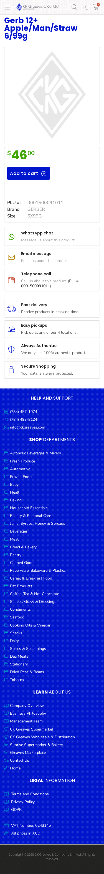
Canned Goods (22, 562)
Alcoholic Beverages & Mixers (35, 453)
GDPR (16, 809)
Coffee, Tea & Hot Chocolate (34, 593)
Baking (16, 500)
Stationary (19, 664)
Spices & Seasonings (28, 648)
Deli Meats (19, 656)
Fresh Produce (22, 461)
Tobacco (17, 679)
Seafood (17, 617)
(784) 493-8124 (23, 419)
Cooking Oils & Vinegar (30, 625)
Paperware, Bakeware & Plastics (38, 570)
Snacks (16, 633)
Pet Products (21, 586)
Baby (14, 484)
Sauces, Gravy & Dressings (33, 601)
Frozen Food (21, 476)
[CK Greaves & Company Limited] (37, 7)
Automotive (20, 469)
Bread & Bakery (23, 547)
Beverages (19, 531)
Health (16, 492)
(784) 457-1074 (23, 411)
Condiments (20, 609)
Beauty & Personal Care (30, 515)
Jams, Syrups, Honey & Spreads (37, 523)
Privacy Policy (23, 801)
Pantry (15, 555)
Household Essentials (29, 508)
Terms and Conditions (30, 794)
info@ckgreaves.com (27, 427)
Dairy (14, 640)
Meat (14, 539)
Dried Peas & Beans (27, 672)
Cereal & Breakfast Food (31, 578)
